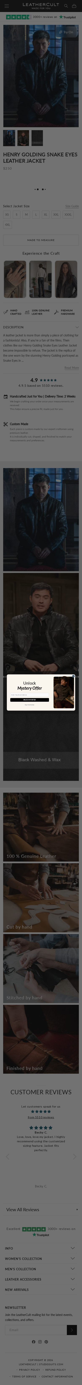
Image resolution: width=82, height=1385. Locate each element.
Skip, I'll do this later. (29, 704)
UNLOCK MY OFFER (29, 700)
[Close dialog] (73, 676)
